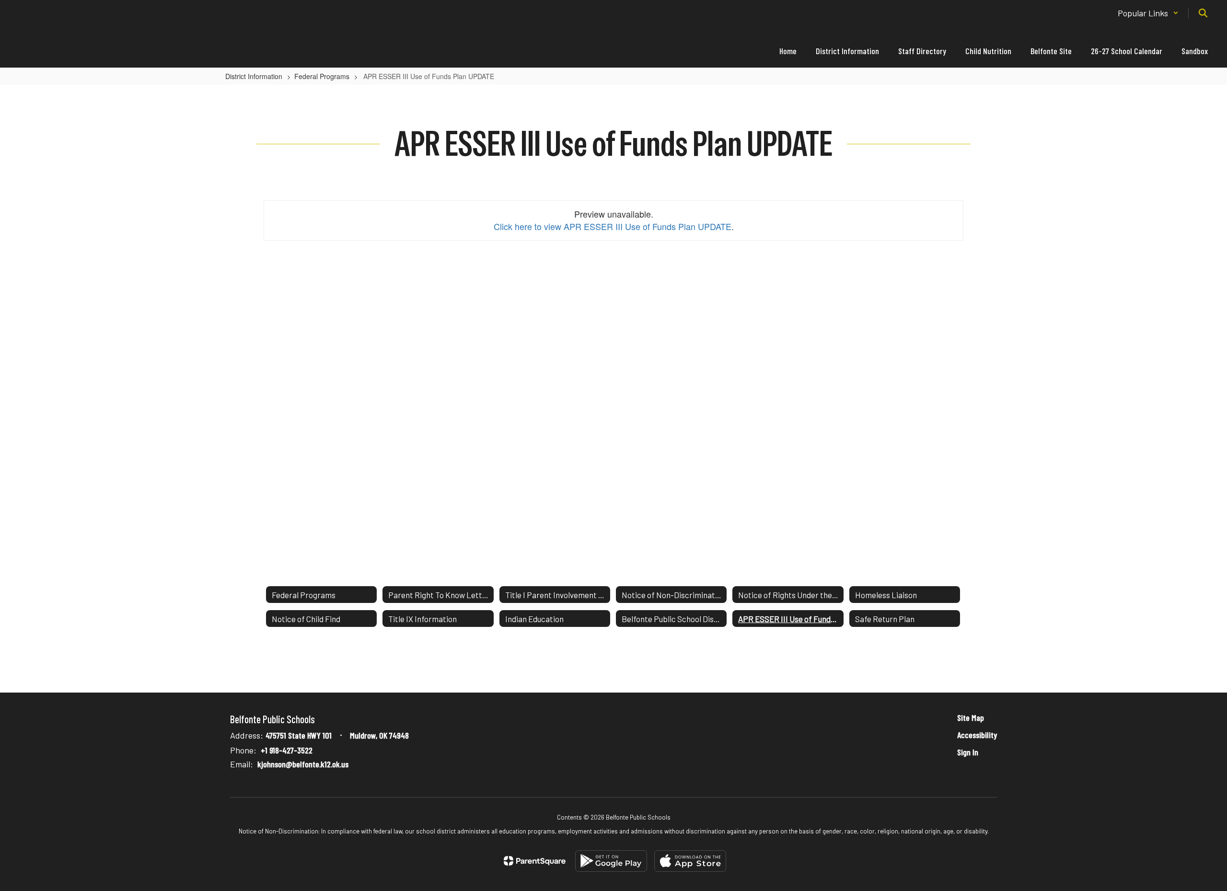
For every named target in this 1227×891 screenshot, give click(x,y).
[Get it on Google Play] (611, 861)
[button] (1148, 13)
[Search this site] (1203, 13)
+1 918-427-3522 (287, 750)
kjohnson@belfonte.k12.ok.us (302, 764)
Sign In (967, 752)
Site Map (970, 717)
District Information (253, 76)
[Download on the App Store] (690, 861)
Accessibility (977, 734)
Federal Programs (321, 76)
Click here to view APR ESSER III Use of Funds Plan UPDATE (612, 226)
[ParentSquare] (534, 861)
